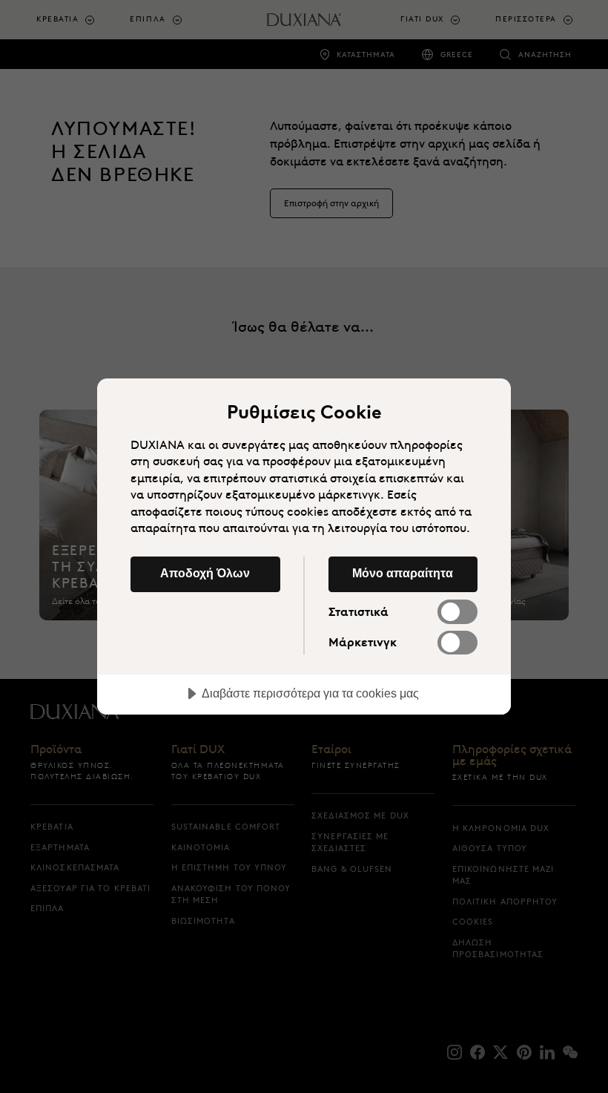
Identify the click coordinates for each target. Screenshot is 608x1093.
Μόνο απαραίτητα (402, 573)
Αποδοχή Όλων (205, 573)
